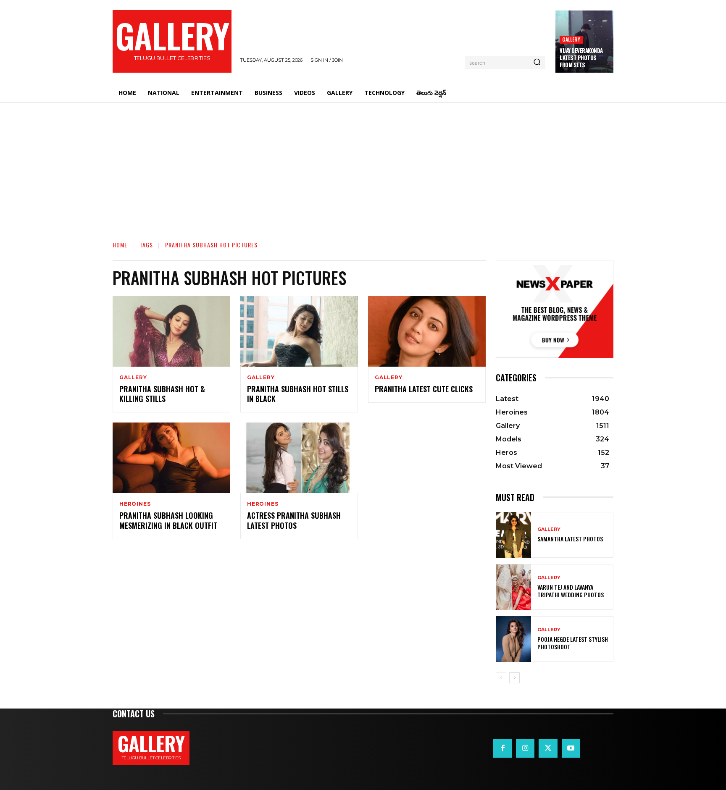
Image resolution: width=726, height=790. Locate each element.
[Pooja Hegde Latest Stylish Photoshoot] (513, 639)
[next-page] (514, 677)
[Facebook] (502, 748)
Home (120, 244)
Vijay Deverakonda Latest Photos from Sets (581, 57)
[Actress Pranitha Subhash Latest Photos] (299, 458)
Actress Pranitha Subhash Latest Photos (294, 520)
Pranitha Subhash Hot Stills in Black (297, 393)
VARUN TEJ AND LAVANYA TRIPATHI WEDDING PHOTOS (570, 591)
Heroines (134, 504)
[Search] (537, 62)
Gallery (571, 39)
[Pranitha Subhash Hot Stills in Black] (299, 331)
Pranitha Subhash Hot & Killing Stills (162, 393)
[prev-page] (501, 677)
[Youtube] (571, 748)
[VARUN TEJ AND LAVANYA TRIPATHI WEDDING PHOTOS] (513, 587)
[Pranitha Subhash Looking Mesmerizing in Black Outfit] (171, 458)
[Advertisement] (363, 166)
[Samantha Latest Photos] (513, 535)
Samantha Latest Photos (570, 538)
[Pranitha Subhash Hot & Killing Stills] (171, 331)
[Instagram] (525, 748)
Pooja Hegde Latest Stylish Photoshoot (572, 643)
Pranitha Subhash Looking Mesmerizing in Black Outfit (168, 520)
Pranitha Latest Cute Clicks (424, 388)
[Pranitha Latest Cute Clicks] (427, 331)
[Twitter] (548, 748)
